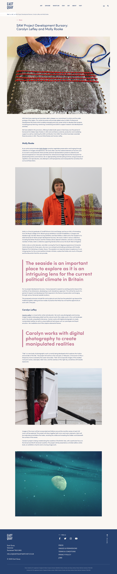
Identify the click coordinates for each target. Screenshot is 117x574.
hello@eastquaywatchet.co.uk (20, 554)
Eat (69, 5)
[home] (10, 6)
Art (41, 5)
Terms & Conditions (67, 551)
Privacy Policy (64, 555)
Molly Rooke (43, 148)
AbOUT (74, 5)
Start (8, 14)
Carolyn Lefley (26, 315)
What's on (56, 5)
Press (60, 545)
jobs (60, 558)
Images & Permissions (67, 548)
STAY (63, 5)
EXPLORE (47, 5)
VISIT (80, 5)
